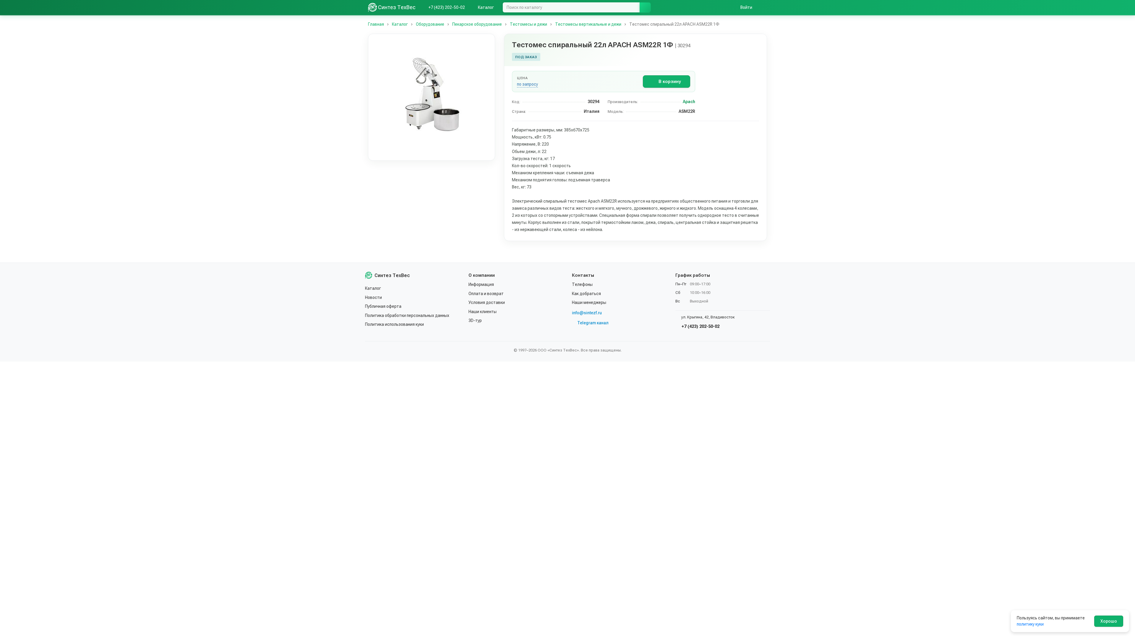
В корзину (670, 81)
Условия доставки (486, 302)
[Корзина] (764, 7)
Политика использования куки (394, 324)
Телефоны (582, 284)
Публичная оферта (383, 306)
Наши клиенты (482, 311)
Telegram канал (593, 322)
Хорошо (1108, 621)
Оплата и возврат (486, 293)
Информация (481, 284)
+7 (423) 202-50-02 (699, 326)
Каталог (373, 288)
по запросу (527, 84)
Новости (373, 297)
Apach (689, 101)
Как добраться (586, 293)
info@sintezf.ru (587, 312)
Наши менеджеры (589, 302)
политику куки (1030, 624)
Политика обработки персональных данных (407, 315)
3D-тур (475, 320)
